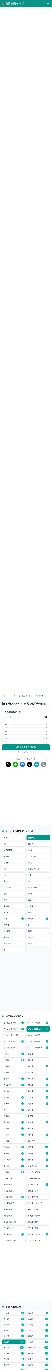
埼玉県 (13, 696)
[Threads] (29, 764)
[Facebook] (22, 764)
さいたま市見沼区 (26, 696)
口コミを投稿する (28, 747)
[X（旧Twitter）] (8, 764)
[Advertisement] (26, 797)
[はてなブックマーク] (36, 764)
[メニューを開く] (47, 3)
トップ (4, 696)
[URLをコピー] (43, 764)
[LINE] (15, 764)
